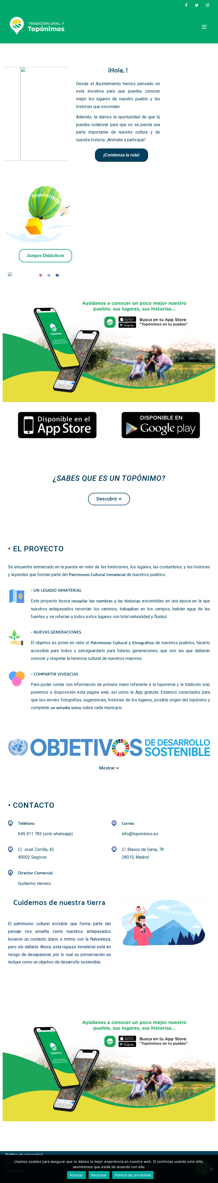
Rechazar (99, 1175)
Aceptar (76, 1175)
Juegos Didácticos (45, 255)
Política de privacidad (133, 1175)
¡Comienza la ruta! (121, 155)
